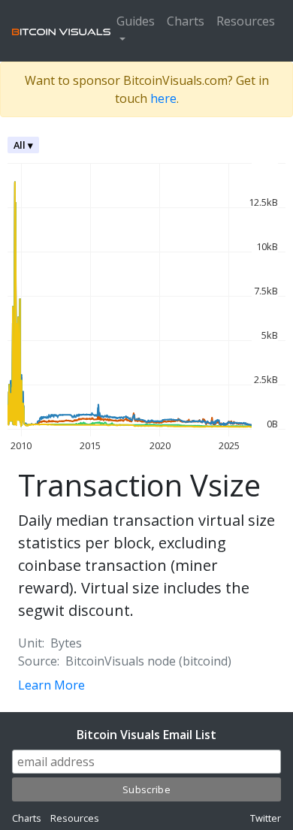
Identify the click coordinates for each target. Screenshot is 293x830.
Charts (185, 21)
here (163, 98)
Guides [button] (135, 21)
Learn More (51, 685)
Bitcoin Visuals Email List (146, 734)
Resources (245, 21)
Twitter (265, 818)
